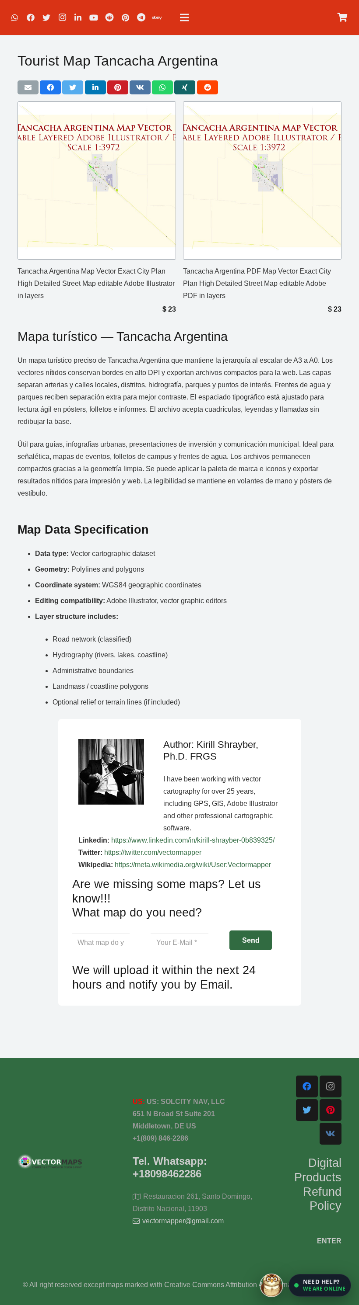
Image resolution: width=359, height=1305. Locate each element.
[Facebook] (31, 17)
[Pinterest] (125, 17)
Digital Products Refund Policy (317, 1184)
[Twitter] (46, 17)
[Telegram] (141, 17)
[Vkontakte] (330, 1134)
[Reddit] (109, 17)
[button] (320, 1285)
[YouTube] (94, 17)
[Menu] (184, 17)
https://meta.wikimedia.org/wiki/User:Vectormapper (193, 864)
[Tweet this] (72, 87)
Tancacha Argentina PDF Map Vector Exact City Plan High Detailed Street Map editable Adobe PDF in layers (257, 283)
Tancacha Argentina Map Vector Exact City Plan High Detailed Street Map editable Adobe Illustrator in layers (96, 283)
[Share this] (50, 87)
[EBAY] (157, 17)
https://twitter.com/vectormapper (152, 852)
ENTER (329, 1241)
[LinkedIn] (78, 17)
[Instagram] (62, 17)
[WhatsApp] (15, 17)
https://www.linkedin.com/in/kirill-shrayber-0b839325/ (193, 840)
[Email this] (28, 87)
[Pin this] (117, 87)
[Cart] (342, 17)
